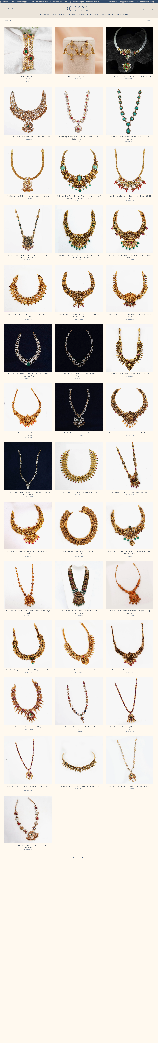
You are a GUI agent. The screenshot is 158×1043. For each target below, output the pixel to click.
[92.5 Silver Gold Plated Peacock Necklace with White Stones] (28, 111)
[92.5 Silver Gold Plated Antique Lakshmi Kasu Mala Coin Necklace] (79, 525)
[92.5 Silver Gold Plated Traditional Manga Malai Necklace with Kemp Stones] (129, 288)
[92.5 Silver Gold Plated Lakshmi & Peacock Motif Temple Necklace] (28, 407)
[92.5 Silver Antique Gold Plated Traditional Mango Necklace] (28, 701)
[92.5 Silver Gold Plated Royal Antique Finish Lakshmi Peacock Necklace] (129, 229)
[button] (148, 8)
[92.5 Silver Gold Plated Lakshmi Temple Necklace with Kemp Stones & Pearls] (79, 288)
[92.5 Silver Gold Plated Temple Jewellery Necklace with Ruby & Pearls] (28, 585)
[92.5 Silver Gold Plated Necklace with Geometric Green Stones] (129, 111)
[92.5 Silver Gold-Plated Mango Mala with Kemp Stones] (79, 466)
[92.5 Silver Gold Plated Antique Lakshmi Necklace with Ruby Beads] (28, 525)
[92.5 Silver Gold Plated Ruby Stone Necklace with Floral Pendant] (129, 701)
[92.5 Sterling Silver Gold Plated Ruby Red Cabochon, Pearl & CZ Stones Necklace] (79, 111)
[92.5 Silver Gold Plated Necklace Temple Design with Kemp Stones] (129, 585)
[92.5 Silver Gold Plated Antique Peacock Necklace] (129, 466)
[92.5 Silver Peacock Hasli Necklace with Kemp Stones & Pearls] (129, 50)
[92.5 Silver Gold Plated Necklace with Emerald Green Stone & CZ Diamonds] (28, 466)
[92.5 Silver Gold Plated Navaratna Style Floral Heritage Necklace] (28, 819)
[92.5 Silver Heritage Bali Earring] (79, 50)
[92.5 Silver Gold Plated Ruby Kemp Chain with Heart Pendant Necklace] (28, 760)
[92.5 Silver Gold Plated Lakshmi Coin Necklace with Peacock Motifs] (28, 288)
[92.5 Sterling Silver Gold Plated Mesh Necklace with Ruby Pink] (28, 170)
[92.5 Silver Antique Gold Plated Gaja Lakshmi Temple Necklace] (129, 644)
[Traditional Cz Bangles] (28, 50)
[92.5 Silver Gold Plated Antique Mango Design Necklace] (129, 348)
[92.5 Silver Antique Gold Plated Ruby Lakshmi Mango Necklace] (79, 644)
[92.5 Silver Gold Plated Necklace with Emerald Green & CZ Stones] (79, 348)
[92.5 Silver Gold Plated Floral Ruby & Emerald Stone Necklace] (129, 760)
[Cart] (152, 8)
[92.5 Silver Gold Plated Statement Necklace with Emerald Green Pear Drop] (28, 348)
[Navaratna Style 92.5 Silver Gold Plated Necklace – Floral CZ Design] (79, 701)
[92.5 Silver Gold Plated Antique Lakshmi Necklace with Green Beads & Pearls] (129, 525)
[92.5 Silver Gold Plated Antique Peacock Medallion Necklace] (129, 407)
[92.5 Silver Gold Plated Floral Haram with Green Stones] (79, 407)
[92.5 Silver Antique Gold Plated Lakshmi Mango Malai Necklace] (28, 644)
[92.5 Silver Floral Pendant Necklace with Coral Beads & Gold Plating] (129, 170)
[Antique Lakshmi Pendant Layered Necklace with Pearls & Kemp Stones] (79, 585)
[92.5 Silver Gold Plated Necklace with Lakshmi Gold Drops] (79, 760)
